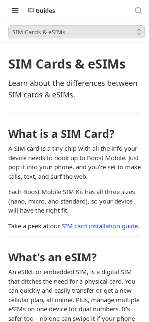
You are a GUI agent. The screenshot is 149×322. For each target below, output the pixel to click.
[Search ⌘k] (138, 10)
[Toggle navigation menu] (15, 10)
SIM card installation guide (100, 226)
